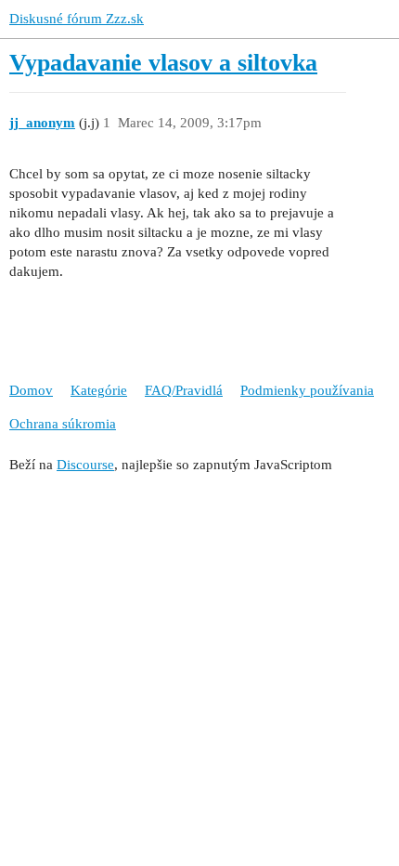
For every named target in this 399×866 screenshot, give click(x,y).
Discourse (85, 464)
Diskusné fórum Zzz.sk (76, 18)
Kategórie (99, 390)
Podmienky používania (307, 390)
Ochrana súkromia (62, 423)
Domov (31, 390)
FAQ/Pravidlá (184, 390)
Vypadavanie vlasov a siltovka (163, 62)
